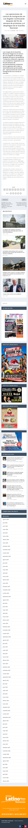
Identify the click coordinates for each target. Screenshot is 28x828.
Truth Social (20, 161)
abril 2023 (5, 653)
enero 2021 (5, 744)
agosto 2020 (6, 761)
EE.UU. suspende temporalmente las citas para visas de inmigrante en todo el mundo (15, 466)
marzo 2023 (5, 657)
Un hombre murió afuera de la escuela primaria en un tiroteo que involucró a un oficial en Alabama (13, 252)
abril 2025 (5, 573)
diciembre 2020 (6, 747)
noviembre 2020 (6, 751)
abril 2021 (5, 734)
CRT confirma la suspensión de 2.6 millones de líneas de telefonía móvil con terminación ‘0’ (15, 504)
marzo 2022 (5, 697)
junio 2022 (5, 687)
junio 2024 (5, 606)
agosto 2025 (6, 559)
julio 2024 (5, 603)
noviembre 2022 (6, 670)
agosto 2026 (6, 519)
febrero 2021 (6, 740)
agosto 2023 (6, 640)
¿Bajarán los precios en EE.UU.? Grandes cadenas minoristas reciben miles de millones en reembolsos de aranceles (15, 496)
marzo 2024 (5, 616)
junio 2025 (5, 566)
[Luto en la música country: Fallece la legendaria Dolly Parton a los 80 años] (4, 480)
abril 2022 (5, 693)
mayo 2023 (5, 650)
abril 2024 (5, 613)
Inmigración (15, 468)
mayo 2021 (5, 730)
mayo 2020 (5, 771)
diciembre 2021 (6, 707)
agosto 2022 (6, 680)
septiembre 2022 (7, 677)
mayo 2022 (5, 690)
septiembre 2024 (7, 596)
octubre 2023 (6, 633)
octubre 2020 (6, 754)
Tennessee (21, 461)
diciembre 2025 (6, 546)
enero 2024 (5, 623)
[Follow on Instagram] (25, 826)
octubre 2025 (6, 553)
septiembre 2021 (7, 717)
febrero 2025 (6, 579)
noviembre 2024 (6, 589)
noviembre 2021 (6, 710)
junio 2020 (5, 767)
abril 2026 (5, 533)
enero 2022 (5, 704)
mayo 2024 (5, 610)
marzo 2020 (5, 777)
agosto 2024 (6, 600)
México (14, 506)
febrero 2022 (6, 700)
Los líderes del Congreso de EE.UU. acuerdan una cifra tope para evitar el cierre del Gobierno (13, 231)
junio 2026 (5, 526)
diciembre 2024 (6, 586)
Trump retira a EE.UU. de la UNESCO (12, 294)
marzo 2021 (5, 737)
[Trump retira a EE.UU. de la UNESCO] (14, 285)
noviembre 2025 (6, 549)
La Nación (13, 30)
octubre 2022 (6, 673)
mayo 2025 (5, 569)
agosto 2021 (6, 720)
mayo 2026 (5, 529)
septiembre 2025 (7, 556)
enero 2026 (5, 543)
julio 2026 (5, 522)
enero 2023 (5, 663)
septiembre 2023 (7, 636)
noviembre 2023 (6, 630)
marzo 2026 (5, 536)
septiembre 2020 (7, 757)
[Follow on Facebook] (20, 826)
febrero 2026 (6, 539)
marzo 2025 (5, 576)
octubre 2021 (6, 714)
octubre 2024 (6, 593)
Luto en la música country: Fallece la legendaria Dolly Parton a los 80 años (16, 480)
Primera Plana (15, 461)
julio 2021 (5, 724)
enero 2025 (5, 583)
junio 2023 (5, 646)
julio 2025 (5, 563)
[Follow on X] (23, 826)
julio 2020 (5, 764)
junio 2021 (5, 727)
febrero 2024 (6, 620)
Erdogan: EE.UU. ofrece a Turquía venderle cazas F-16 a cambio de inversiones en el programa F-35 (14, 274)
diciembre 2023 (6, 626)
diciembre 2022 (6, 667)
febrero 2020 (6, 781)
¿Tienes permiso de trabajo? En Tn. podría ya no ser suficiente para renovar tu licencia (15, 459)
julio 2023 (5, 643)
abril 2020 (5, 774)
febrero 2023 (6, 660)
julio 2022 (5, 683)
